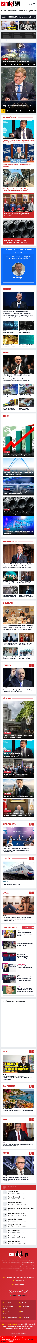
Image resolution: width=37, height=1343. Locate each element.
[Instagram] (16, 1291)
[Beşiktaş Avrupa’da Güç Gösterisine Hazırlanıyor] (27, 25)
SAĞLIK (16, 1328)
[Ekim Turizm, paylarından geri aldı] (18, 438)
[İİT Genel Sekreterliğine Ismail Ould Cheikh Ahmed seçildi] (18, 720)
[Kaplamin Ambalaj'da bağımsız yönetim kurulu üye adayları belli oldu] (18, 486)
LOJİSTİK (5, 881)
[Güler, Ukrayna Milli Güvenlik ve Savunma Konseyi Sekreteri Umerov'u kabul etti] (18, 808)
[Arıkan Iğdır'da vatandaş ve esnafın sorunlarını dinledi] (18, 768)
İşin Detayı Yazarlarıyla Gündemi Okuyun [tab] (18, 251)
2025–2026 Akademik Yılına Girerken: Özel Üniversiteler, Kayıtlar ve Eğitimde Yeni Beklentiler (18, 259)
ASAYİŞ (5, 1176)
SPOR (29, 1328)
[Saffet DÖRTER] (18, 269)
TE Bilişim (23, 1333)
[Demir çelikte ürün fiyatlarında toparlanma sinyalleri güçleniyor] (18, 506)
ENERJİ (4, 1326)
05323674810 (19, 1281)
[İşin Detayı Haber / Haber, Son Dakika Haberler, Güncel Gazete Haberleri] (10, 4)
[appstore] (13, 1296)
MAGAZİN (30, 1326)
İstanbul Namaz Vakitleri (8, 1307)
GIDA (4, 1074)
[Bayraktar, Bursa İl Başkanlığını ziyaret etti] (18, 788)
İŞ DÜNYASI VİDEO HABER (14, 1001)
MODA (5, 915)
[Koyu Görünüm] (29, 4)
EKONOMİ (23, 11)
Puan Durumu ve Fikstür (8, 1313)
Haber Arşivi (25, 1317)
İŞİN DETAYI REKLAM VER (9, 1324)
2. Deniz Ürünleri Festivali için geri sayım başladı (18, 1110)
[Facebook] (10, 1291)
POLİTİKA (5, 688)
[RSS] (26, 1291)
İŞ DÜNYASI (32, 11)
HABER (3, 11)
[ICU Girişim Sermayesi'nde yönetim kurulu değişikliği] (18, 525)
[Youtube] (20, 1291)
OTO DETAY (9, 1328)
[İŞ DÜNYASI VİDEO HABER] (33, 1001)
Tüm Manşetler (25, 1312)
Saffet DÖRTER (18, 278)
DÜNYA (20, 1324)
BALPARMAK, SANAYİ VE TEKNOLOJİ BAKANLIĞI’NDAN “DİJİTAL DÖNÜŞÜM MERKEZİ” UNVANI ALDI (17, 1078)
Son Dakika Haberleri (11, 1317)
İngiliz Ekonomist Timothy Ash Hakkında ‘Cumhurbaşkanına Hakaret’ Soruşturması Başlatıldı (16, 1179)
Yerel (4, 1142)
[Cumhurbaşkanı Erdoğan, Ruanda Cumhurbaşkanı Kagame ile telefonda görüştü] (18, 677)
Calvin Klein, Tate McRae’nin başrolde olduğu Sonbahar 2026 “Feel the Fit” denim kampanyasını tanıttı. (17, 919)
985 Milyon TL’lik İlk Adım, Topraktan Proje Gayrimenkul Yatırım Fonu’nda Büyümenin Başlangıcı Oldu (16, 850)
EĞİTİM (26, 1324)
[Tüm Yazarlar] (33, 250)
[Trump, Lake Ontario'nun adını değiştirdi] (9, 25)
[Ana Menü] (34, 4)
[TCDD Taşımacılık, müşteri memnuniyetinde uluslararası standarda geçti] (18, 870)
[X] (13, 1291)
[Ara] (32, 4)
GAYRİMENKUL (7, 846)
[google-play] (23, 1296)
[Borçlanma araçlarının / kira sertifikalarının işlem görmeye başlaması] (18, 467)
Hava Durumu (25, 1303)
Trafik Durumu (25, 1306)
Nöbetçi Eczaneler (10, 1303)
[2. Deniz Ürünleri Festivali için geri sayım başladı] (18, 1098)
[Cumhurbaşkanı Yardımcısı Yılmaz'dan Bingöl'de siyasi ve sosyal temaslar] (18, 1132)
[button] (30, 665)
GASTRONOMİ (7, 1109)
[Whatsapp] (23, 1291)
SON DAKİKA (12, 11)
